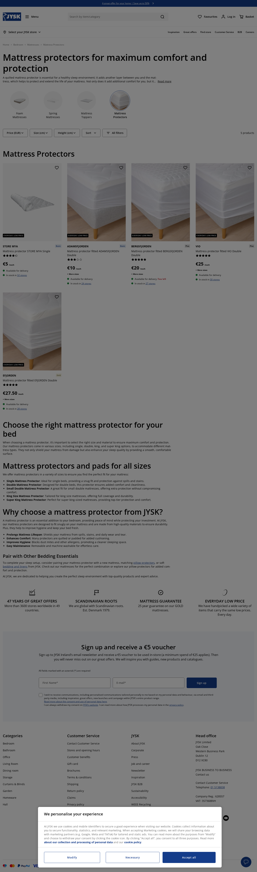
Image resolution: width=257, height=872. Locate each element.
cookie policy (132, 842)
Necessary (132, 857)
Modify (72, 857)
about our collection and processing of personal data (78, 842)
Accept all (189, 857)
